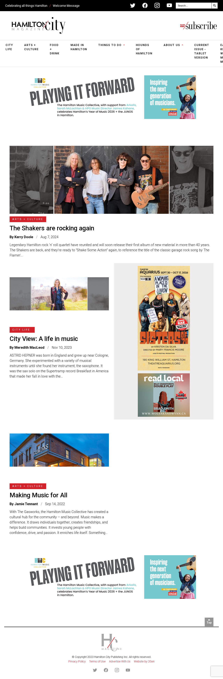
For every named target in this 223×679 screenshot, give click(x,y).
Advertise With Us (119, 661)
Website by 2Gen (144, 661)
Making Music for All (38, 495)
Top (209, 622)
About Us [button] (172, 45)
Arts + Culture (31, 47)
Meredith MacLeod (29, 347)
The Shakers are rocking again (52, 228)
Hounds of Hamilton (144, 49)
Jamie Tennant (26, 504)
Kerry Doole (23, 237)
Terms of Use (97, 661)
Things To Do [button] (110, 45)
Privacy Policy (77, 661)
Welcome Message (66, 5)
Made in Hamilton (79, 47)
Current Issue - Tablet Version (201, 51)
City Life (9, 47)
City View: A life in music (44, 338)
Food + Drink (54, 49)
